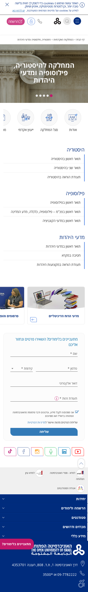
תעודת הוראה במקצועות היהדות (59, 264)
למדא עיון (30, 473)
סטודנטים (79, 517)
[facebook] (24, 451)
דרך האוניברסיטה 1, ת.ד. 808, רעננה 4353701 (45, 565)
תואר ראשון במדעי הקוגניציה (62, 220)
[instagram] (37, 451)
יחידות (81, 499)
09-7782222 (67, 574)
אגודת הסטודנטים (66, 488)
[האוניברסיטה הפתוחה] (59, 21)
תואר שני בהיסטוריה (67, 167)
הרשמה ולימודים (73, 508)
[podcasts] (51, 451)
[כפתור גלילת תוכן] (81, 463)
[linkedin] (64, 451)
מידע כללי (78, 536)
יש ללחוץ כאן (19, 10)
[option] (56, 307)
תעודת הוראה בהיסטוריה (64, 177)
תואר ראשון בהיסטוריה (66, 158)
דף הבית (80, 39)
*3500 (48, 574)
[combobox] (21, 368)
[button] (40, 21)
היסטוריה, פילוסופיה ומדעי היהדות (34, 39)
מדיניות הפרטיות (36, 422)
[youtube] (78, 451)
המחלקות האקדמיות (63, 39)
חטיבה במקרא (71, 255)
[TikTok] (10, 451)
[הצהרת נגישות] (81, 583)
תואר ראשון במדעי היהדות (63, 246)
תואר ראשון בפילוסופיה (65, 202)
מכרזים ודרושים (74, 526)
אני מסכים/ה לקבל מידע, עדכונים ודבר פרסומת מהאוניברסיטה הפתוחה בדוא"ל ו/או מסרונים (43, 414)
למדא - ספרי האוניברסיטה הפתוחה (67, 476)
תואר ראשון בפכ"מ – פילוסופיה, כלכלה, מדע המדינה (46, 211)
